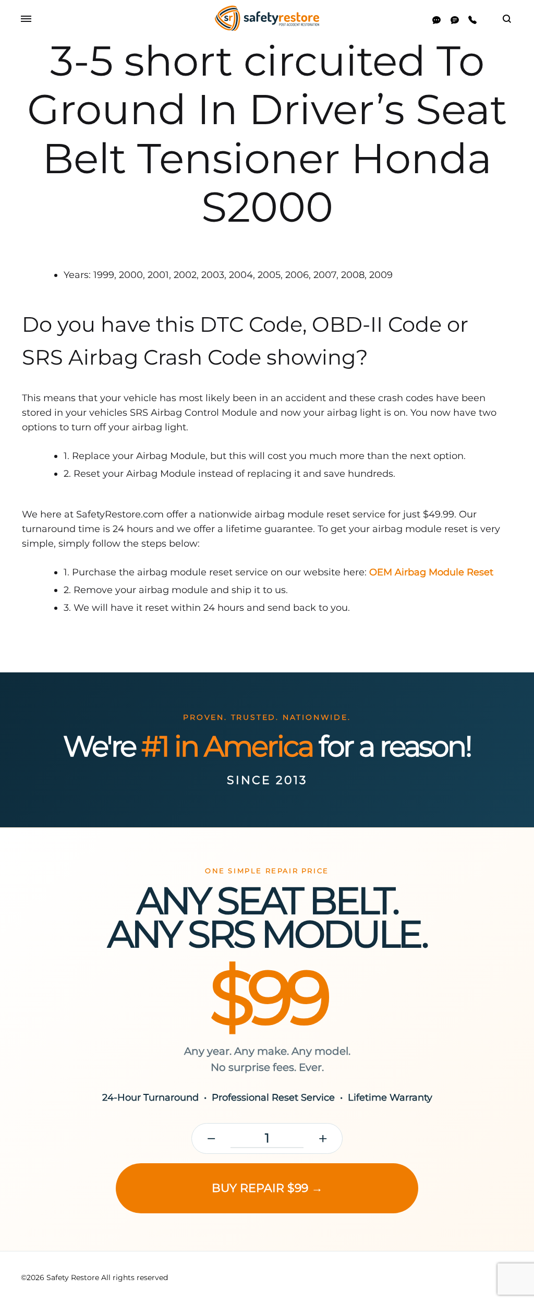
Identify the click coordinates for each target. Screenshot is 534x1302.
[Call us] (472, 20)
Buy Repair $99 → (267, 1188)
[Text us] (455, 20)
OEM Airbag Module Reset (431, 572)
